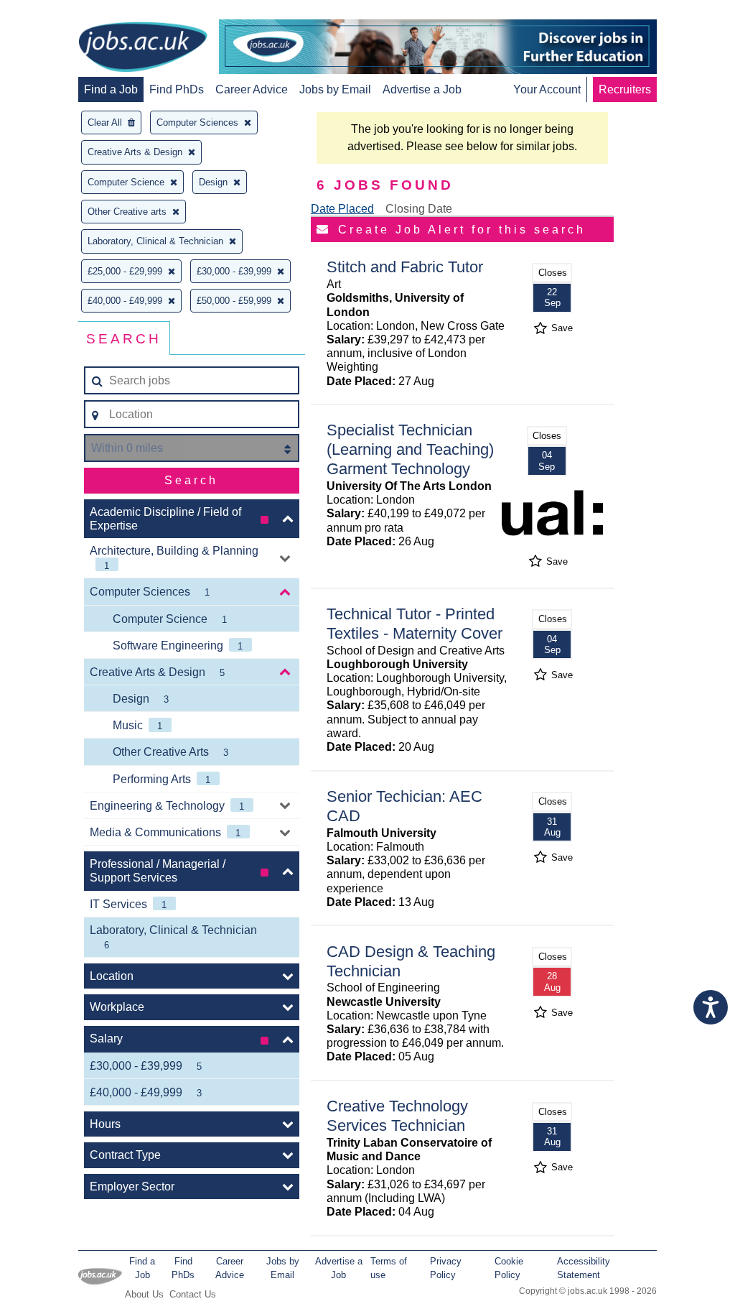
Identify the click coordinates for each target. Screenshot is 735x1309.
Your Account (547, 89)
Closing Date (418, 209)
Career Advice (251, 89)
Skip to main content (57, 12)
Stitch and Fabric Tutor (405, 267)
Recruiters (625, 89)
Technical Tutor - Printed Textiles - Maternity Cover (414, 623)
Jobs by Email (335, 89)
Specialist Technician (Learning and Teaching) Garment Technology (410, 449)
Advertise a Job (422, 89)
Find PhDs (176, 89)
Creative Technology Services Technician (397, 1115)
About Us (144, 1294)
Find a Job (111, 89)
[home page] (142, 48)
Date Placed (342, 209)
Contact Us (192, 1294)
